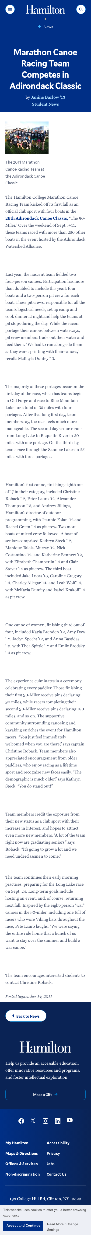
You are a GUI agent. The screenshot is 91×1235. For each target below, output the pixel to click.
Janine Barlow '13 (48, 97)
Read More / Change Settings (62, 1226)
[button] (10, 9)
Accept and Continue (23, 1225)
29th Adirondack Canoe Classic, (36, 218)
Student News (45, 104)
